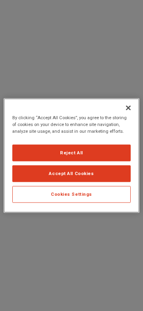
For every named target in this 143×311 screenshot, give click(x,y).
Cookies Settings (71, 194)
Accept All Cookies (71, 173)
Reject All (71, 153)
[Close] (128, 108)
